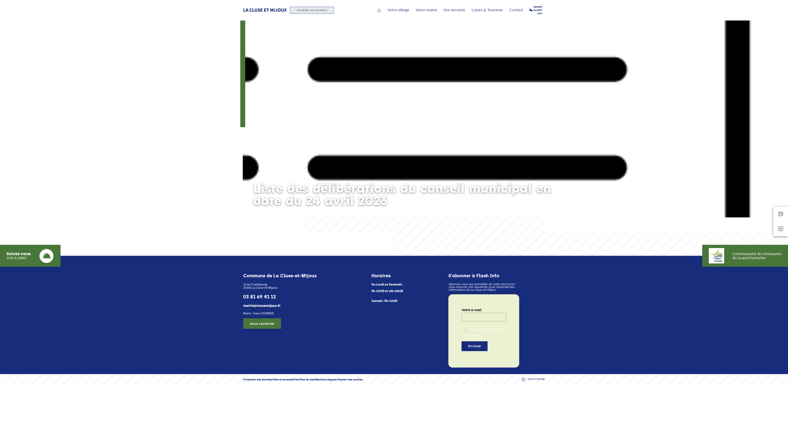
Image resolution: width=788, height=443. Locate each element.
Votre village (398, 10)
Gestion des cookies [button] (350, 379)
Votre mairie (426, 10)
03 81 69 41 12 (259, 296)
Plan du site (307, 379)
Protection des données (257, 379)
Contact (516, 10)
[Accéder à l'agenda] (780, 229)
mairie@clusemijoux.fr (262, 305)
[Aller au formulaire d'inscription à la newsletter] (780, 214)
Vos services (454, 10)
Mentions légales (326, 379)
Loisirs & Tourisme (487, 10)
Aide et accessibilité (286, 379)
